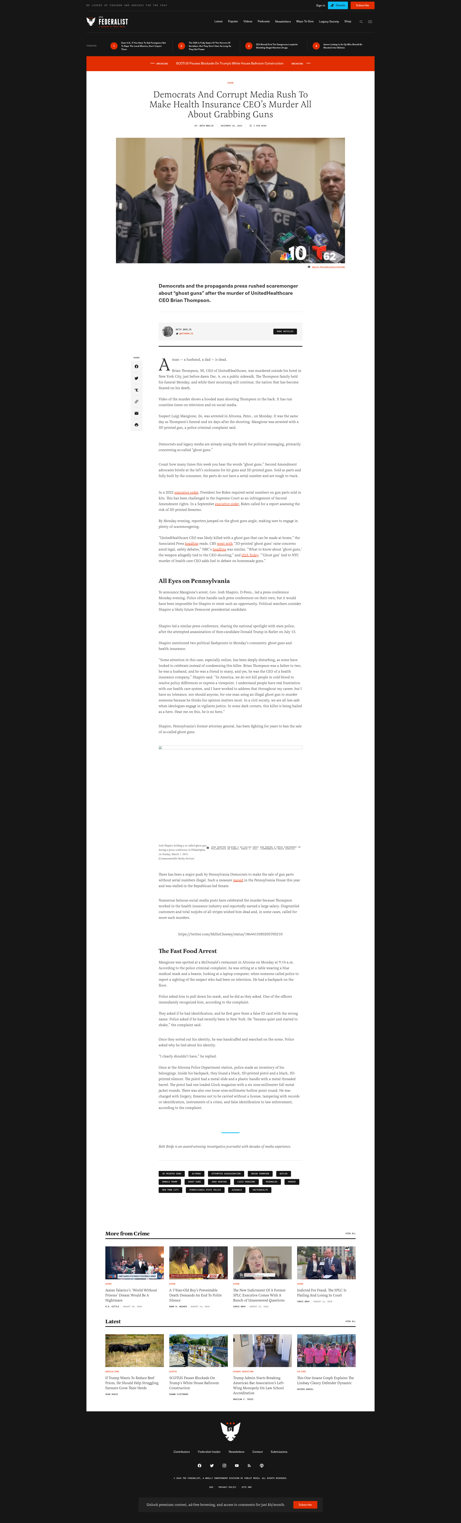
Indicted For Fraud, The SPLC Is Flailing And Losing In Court (321, 1293)
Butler (283, 1173)
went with (225, 543)
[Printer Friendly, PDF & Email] (136, 425)
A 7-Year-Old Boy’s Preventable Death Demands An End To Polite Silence (195, 1295)
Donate (340, 5)
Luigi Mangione (246, 1181)
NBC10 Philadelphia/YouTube (328, 267)
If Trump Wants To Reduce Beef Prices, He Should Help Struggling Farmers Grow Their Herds (131, 1383)
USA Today (249, 555)
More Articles (285, 331)
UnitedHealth (260, 1189)
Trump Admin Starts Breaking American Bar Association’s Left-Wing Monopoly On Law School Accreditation (258, 1385)
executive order (186, 492)
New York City (170, 1189)
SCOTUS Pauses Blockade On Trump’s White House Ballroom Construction (194, 1383)
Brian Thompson (260, 1173)
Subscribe (362, 5)
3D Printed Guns (171, 1173)
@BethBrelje (186, 334)
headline (191, 543)
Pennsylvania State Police (205, 1189)
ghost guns (194, 1181)
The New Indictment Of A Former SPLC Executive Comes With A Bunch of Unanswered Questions (259, 1295)
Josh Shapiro (219, 1181)
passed (238, 880)
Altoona (196, 1173)
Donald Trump (169, 1181)
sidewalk (237, 1189)
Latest (112, 1321)
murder (292, 1181)
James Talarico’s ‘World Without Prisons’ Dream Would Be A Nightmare (131, 1295)
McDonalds (271, 1181)
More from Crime (127, 1233)
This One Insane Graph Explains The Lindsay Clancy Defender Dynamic (325, 1380)
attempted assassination (226, 1173)
